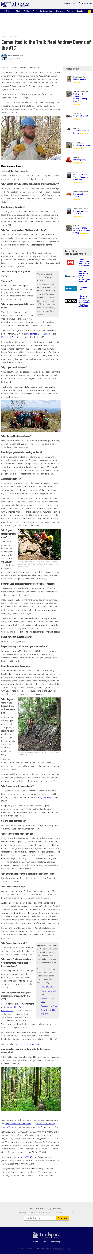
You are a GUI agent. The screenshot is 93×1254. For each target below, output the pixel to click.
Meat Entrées (78, 172)
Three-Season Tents (80, 92)
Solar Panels (78, 226)
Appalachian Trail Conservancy (18, 1123)
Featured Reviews (72, 68)
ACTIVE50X (83, 306)
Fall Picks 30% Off (82, 289)
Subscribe (63, 1218)
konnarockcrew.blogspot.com (28, 1044)
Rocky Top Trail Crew (49, 1010)
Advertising (55, 1241)
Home (4, 36)
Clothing (70, 11)
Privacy (69, 1249)
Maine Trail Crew (47, 987)
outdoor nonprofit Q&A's (22, 1157)
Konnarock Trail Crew (49, 1006)
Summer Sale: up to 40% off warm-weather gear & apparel (84, 276)
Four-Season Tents (80, 77)
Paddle (26, 11)
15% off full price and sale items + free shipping (84, 299)
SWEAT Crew (46, 1014)
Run (34, 11)
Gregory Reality (44, 797)
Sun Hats (76, 128)
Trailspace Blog (13, 36)
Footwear (59, 11)
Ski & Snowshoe (46, 11)
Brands (80, 11)
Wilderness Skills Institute (38, 334)
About (35, 1241)
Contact (44, 1241)
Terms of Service (59, 1249)
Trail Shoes (77, 113)
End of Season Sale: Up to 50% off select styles (84, 262)
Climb (18, 11)
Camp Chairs (78, 143)
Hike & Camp (7, 11)
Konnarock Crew (8, 337)
